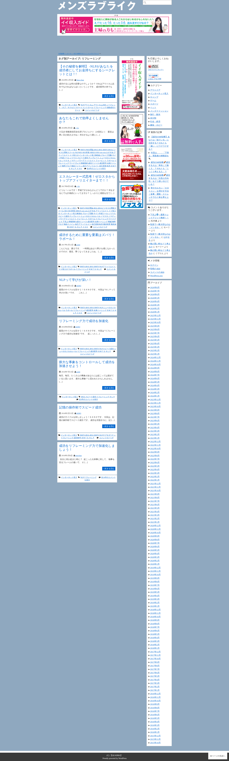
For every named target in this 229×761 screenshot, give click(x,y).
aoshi (78, 245)
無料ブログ (66, 166)
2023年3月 (155, 431)
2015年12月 (155, 736)
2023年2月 (155, 434)
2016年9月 (155, 704)
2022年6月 (155, 462)
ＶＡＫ (79, 168)
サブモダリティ (109, 435)
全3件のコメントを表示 (88, 399)
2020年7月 (155, 543)
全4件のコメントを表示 (96, 168)
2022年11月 (155, 445)
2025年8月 (155, 329)
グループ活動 (106, 155)
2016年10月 (155, 701)
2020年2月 (155, 561)
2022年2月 (155, 476)
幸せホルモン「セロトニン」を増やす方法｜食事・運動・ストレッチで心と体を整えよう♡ (158, 194)
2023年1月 (155, 438)
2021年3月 (155, 515)
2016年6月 (155, 715)
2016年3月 (155, 725)
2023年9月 (155, 410)
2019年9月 (155, 578)
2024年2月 (155, 392)
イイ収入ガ (74, 155)
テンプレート (93, 158)
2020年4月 (155, 553)
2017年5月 (155, 676)
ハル (77, 128)
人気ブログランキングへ (156, 69)
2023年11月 (155, 403)
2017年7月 (155, 669)
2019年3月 (155, 599)
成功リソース (93, 163)
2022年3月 (155, 473)
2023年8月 (155, 413)
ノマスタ (65, 160)
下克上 (65, 221)
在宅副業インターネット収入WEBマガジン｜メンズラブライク (78, 53)
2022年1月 (155, 480)
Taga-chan (80, 80)
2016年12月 (155, 694)
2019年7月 (155, 585)
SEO (80, 152)
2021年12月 (155, 483)
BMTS (82, 150)
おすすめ (109, 152)
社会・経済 (155, 121)
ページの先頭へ (218, 756)
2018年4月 (155, 638)
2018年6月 (155, 630)
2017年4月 (155, 680)
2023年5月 (155, 424)
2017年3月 (155, 683)
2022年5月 (155, 466)
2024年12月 (155, 357)
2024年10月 (155, 364)
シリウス (73, 158)
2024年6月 (155, 378)
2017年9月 (155, 662)
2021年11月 (155, 487)
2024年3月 (155, 389)
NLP (82, 105)
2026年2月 (155, 308)
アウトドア (155, 90)
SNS (97, 152)
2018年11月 (155, 613)
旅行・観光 (155, 114)
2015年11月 (155, 739)
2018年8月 (155, 624)
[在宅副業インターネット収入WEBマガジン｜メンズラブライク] (100, 2)
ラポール (110, 160)
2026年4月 (155, 301)
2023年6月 (155, 420)
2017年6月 (155, 673)
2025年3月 (155, 347)
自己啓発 (102, 166)
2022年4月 (155, 469)
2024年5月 (155, 382)
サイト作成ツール (101, 213)
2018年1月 (155, 648)
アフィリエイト (102, 211)
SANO (78, 286)
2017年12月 (155, 652)
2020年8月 (155, 540)
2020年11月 (155, 529)
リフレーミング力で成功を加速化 (83, 320)
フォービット (101, 160)
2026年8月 (155, 287)
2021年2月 (155, 518)
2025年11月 (155, 319)
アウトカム (88, 105)
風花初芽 (106, 224)
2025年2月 (155, 350)
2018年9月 (155, 620)
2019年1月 (155, 606)
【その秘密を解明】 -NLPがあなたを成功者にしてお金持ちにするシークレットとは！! (87, 70)
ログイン (154, 265)
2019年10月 (155, 574)
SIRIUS (93, 152)
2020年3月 (155, 557)
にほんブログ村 (154, 79)
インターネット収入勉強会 (90, 155)
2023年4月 (155, 427)
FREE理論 (90, 150)
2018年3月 (155, 641)
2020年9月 (155, 536)
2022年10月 (155, 448)
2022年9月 (155, 452)
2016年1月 (155, 732)
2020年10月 (155, 532)
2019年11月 (155, 571)
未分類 (153, 118)
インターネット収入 (69, 105)
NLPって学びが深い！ (75, 279)
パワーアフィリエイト (86, 160)
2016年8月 (155, 708)
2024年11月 (155, 361)
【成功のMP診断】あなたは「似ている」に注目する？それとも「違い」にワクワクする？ (159, 143)
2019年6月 (155, 589)
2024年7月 (155, 375)
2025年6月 (155, 336)
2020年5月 (155, 550)
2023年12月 (155, 399)
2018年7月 (155, 627)
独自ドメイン (76, 166)
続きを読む (109, 96)
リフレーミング (100, 107)
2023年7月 (155, 417)
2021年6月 (155, 504)
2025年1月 (155, 354)
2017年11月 (155, 655)
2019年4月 (155, 596)
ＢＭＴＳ (72, 227)
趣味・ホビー (156, 125)
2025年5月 (155, 340)
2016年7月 (155, 711)
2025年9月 (155, 326)
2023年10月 (155, 406)
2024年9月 (155, 368)
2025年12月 (155, 315)
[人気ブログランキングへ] (153, 66)
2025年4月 (155, 343)
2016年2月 (155, 729)
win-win (103, 152)
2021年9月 (155, 494)
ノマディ (73, 160)
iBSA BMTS (103, 150)
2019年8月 (155, 581)
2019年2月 (155, 602)
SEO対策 (86, 152)
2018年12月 (155, 610)
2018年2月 (155, 645)
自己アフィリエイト (91, 166)
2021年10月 (155, 490)
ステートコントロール (84, 107)
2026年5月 (155, 298)
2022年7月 (155, 459)
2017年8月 (155, 666)
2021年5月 (155, 508)
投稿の (155, 269)
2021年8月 (155, 497)
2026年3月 (155, 305)
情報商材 (84, 163)
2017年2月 (155, 687)
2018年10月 (155, 617)
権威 (110, 221)
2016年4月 (155, 722)
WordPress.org (156, 276)
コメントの (157, 272)
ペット (153, 107)
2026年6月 (155, 294)
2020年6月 (155, 546)
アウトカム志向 (100, 105)
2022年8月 (155, 455)
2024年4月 (155, 385)
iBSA (96, 150)
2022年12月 (155, 441)
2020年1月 (155, 564)
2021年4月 (155, 512)
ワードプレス (74, 163)
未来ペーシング (101, 221)
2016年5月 (155, 718)
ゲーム (153, 100)
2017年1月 (155, 690)
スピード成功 (82, 158)
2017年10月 (155, 659)
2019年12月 (155, 568)
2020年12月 (155, 525)
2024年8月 (155, 371)
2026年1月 (155, 312)
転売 (108, 166)
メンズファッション (159, 111)
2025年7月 (155, 333)
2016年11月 (155, 697)
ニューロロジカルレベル (90, 216)
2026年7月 (155, 291)
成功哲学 (103, 163)
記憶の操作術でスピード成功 (80, 407)
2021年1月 (155, 522)
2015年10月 (155, 743)
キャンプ (154, 97)
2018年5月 (155, 634)
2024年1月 (155, 396)
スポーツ (154, 104)
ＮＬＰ (73, 168)
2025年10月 (155, 322)
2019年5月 (155, 592)
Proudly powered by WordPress (115, 758)
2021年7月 (155, 501)
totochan (78, 455)
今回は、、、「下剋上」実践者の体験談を (158, 154)
